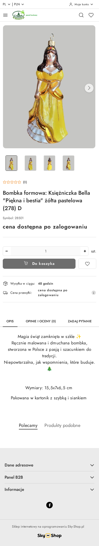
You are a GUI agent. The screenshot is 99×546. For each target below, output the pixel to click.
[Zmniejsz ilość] (6, 251)
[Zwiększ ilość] (84, 251)
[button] (89, 88)
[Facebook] (49, 505)
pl (4, 4)
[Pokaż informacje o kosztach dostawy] (93, 292)
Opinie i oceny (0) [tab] (41, 321)
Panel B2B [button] (14, 477)
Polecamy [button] (28, 425)
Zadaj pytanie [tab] (80, 321)
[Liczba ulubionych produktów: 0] (90, 15)
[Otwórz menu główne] (5, 15)
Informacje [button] (14, 489)
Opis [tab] (10, 321)
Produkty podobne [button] (62, 425)
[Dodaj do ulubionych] (87, 264)
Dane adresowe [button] (19, 465)
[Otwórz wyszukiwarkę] (81, 15)
